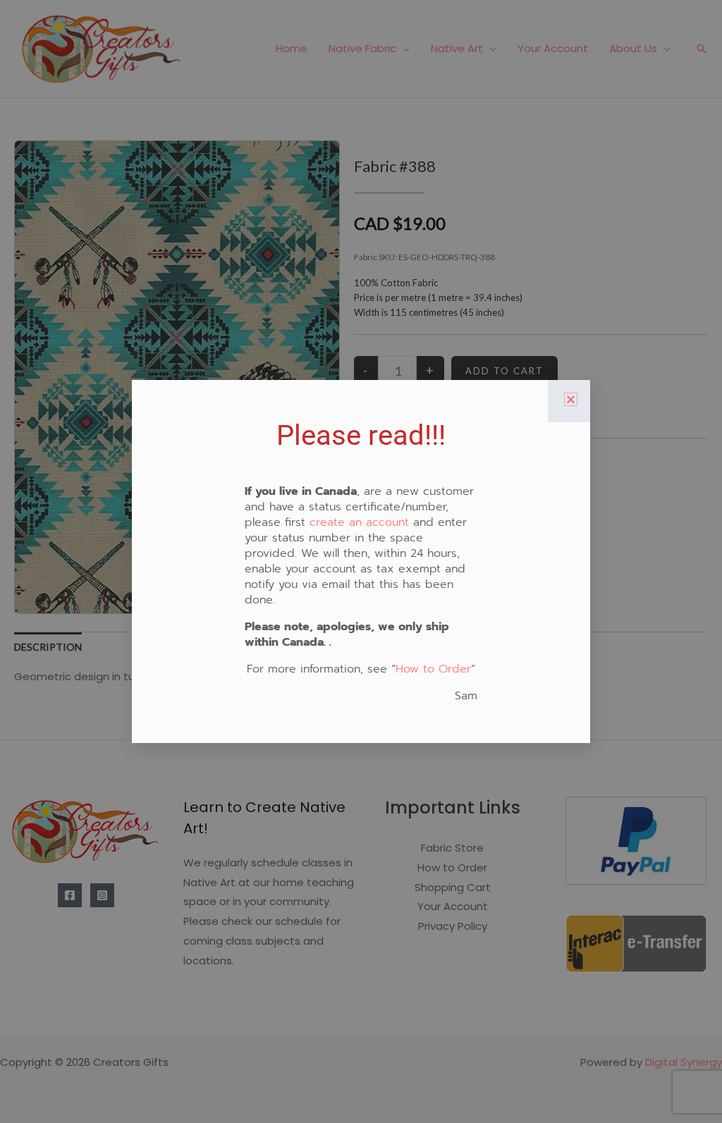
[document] (361, 561)
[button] (570, 399)
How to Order (433, 669)
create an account (359, 522)
